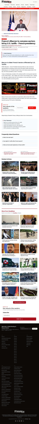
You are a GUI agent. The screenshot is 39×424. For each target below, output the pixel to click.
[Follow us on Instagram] (17, 421)
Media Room (28, 344)
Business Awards (4, 370)
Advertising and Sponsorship (6, 338)
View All (15, 362)
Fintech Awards (4, 387)
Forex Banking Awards (5, 394)
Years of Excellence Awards (18, 386)
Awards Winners (29, 339)
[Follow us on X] (23, 421)
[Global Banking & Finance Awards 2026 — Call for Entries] (19, 88)
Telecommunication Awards (18, 376)
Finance (22, 4)
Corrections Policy (17, 391)
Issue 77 (15, 349)
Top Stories (7, 4)
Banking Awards (4, 400)
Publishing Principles (17, 388)
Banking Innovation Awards (6, 402)
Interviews (13, 4)
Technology (32, 4)
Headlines (29, 6)
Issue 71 (15, 359)
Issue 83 (15, 339)
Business (18, 4)
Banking (26, 4)
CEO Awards (4, 376)
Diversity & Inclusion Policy (18, 394)
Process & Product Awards (18, 375)
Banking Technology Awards (6, 374)
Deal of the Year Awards (5, 381)
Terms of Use (4, 346)
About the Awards (29, 336)
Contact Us (3, 341)
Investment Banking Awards (6, 399)
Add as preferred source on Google (10, 49)
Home (3, 35)
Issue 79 (15, 346)
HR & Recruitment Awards (18, 378)
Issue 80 (15, 344)
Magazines (23, 6)
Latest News (4, 343)
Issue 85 (15, 336)
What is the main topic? (8, 137)
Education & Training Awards (6, 389)
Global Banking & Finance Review (14, 45)
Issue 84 (15, 338)
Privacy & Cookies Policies (6, 344)
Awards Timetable (29, 338)
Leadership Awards (17, 368)
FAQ (27, 346)
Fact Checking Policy (17, 396)
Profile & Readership (5, 339)
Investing (6, 6)
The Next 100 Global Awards (18, 381)
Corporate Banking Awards (6, 384)
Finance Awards (4, 405)
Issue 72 (15, 357)
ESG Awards (3, 392)
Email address (22, 327)
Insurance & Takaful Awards (6, 397)
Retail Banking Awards (17, 402)
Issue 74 (15, 354)
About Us (3, 336)
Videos (14, 6)
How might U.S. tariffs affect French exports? (13, 141)
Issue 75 (15, 352)
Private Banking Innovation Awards (19, 401)
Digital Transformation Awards (6, 386)
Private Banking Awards (17, 399)
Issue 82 (15, 341)
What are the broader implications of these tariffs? (14, 144)
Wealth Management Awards (18, 383)
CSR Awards (3, 379)
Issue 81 (15, 343)
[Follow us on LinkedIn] (21, 421)
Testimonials (28, 343)
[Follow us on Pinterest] (15, 421)
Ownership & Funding (17, 389)
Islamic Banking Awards (17, 370)
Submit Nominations (30, 341)
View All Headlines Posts (19, 302)
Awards (18, 6)
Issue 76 (15, 351)
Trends (33, 6)
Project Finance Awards (18, 373)
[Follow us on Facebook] (19, 421)
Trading (10, 6)
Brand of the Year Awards (6, 368)
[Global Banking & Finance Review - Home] (10, 2)
